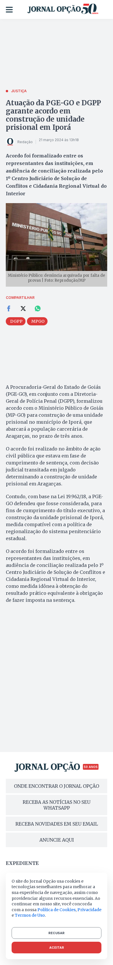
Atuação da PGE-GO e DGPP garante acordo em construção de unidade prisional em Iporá (53, 115)
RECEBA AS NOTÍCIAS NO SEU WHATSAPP (56, 805)
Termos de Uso (30, 915)
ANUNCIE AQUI (56, 840)
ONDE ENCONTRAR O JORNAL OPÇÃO (56, 786)
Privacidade (89, 909)
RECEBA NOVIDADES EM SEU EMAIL (56, 824)
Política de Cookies (56, 909)
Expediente (22, 863)
